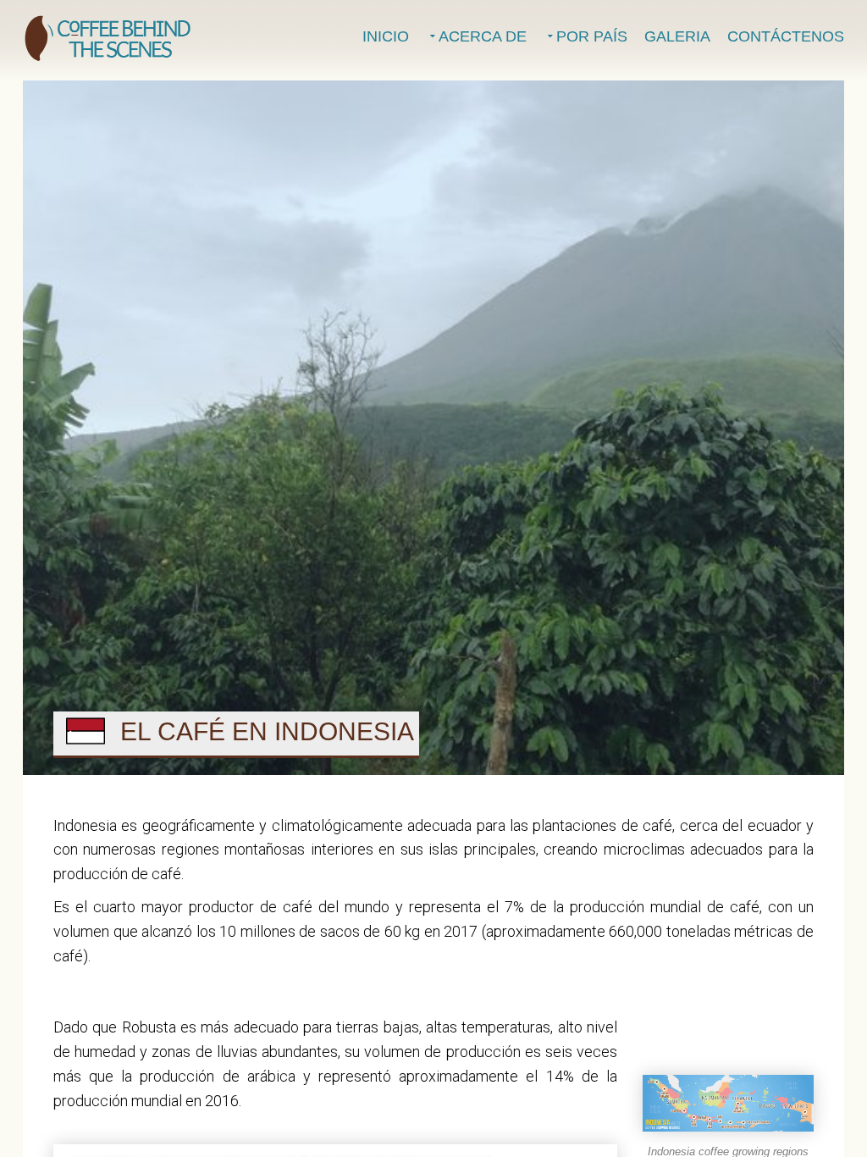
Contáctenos (785, 36)
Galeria (677, 36)
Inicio (385, 36)
